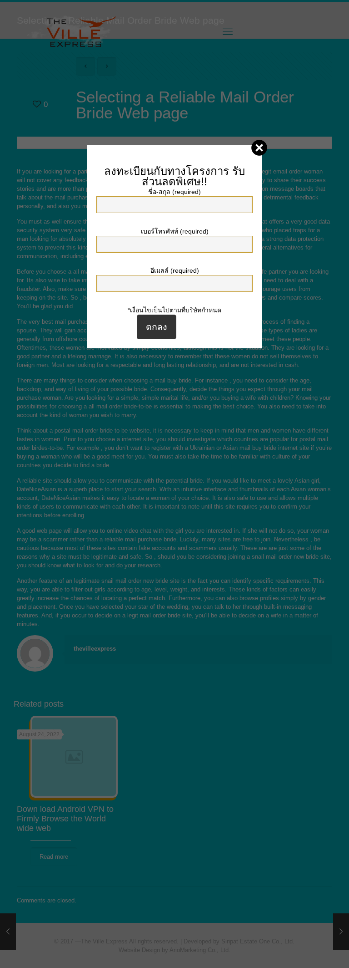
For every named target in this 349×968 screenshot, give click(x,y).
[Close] (259, 148)
